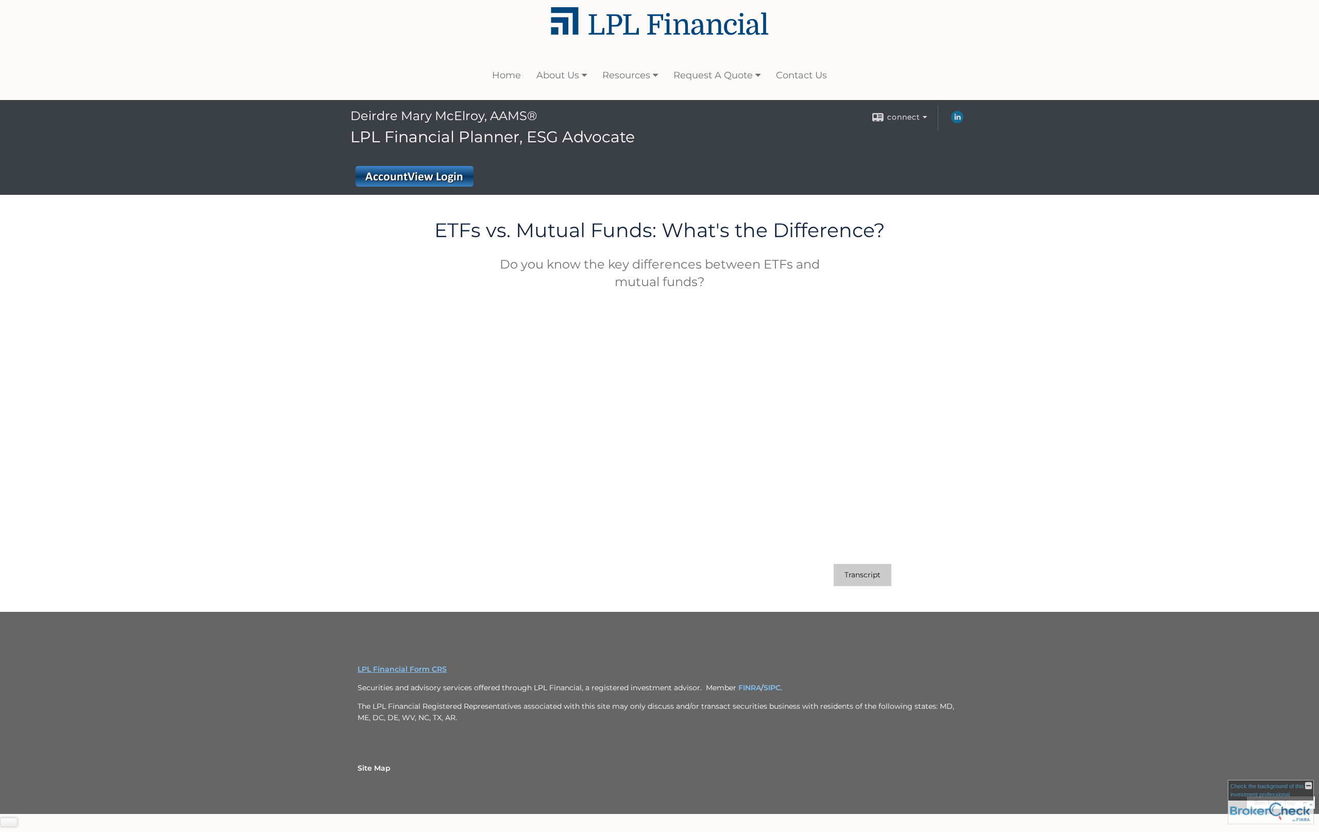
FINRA (749, 687)
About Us (557, 75)
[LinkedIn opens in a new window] (957, 120)
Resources (626, 75)
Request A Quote (713, 75)
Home (506, 75)
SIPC (772, 687)
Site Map (374, 768)
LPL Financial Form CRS (402, 669)
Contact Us (801, 75)
